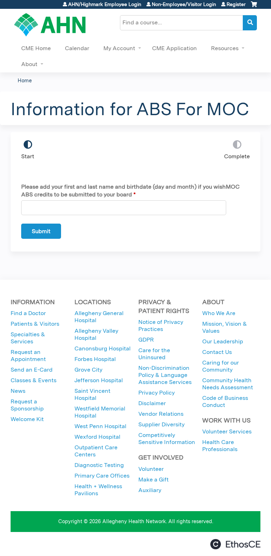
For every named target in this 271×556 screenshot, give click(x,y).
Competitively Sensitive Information (166, 438)
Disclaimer (152, 403)
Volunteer (151, 469)
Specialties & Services (28, 338)
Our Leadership (222, 341)
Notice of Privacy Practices (160, 325)
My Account (119, 48)
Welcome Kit (27, 419)
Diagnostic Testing (99, 465)
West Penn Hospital (100, 426)
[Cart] (254, 7)
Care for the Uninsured (154, 354)
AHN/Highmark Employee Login (104, 4)
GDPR (146, 339)
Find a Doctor (28, 313)
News (18, 391)
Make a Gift (153, 479)
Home (25, 80)
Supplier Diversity (161, 424)
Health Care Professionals (219, 446)
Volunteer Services (227, 431)
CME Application (174, 48)
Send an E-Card (32, 369)
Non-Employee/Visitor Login (184, 4)
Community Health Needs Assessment (227, 384)
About (29, 64)
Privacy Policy (156, 392)
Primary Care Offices (102, 475)
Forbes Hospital (95, 359)
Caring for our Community (220, 366)
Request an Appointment (28, 355)
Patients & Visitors (35, 323)
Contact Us (217, 352)
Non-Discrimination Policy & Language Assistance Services (165, 375)
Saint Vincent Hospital (92, 394)
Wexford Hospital (97, 436)
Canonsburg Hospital (102, 348)
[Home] (50, 25)
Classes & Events (33, 380)
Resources (225, 48)
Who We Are (218, 313)
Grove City (88, 369)
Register (236, 4)
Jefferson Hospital (98, 380)
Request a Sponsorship (27, 405)
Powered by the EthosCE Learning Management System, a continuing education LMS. (235, 544)
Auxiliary (149, 490)
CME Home (36, 48)
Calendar (77, 48)
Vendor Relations (160, 413)
